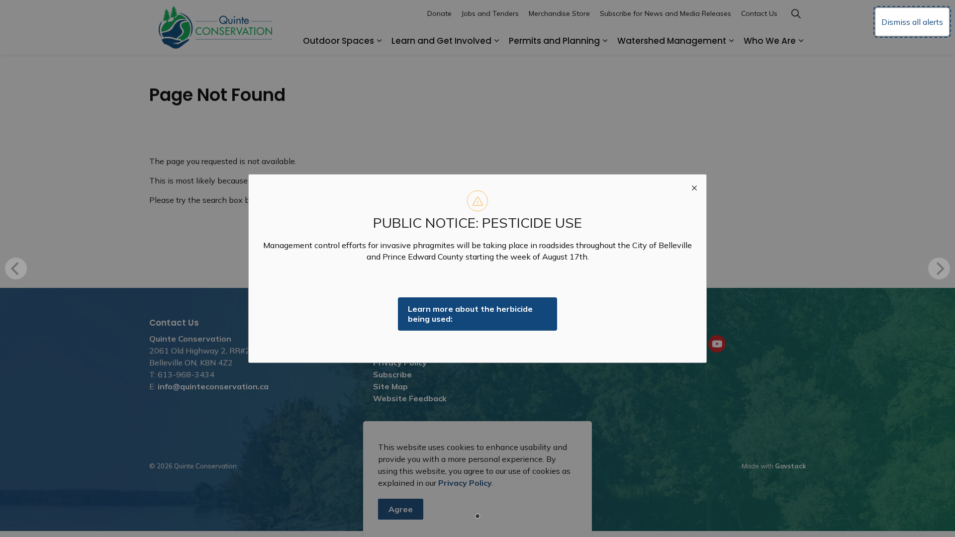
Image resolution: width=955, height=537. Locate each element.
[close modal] (694, 186)
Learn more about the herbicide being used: (470, 314)
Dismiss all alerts (912, 22)
